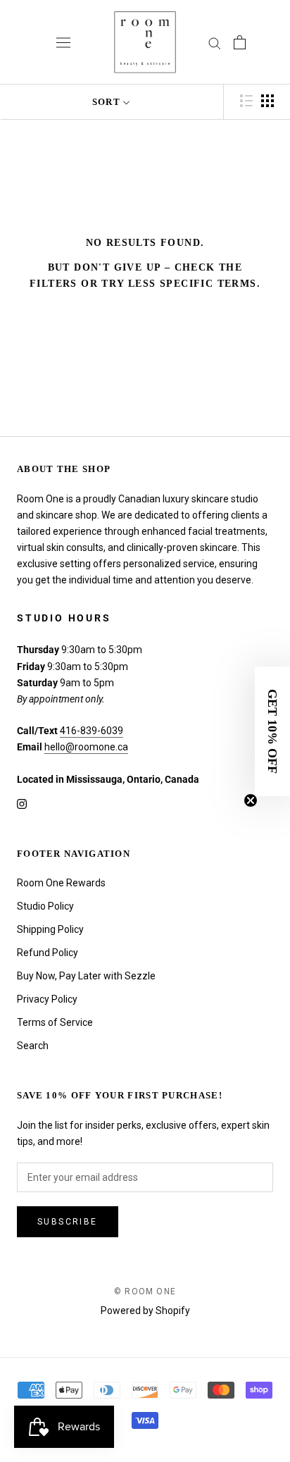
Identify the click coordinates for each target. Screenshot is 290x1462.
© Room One (145, 1291)
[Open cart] (240, 42)
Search (33, 1045)
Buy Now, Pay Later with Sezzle (86, 975)
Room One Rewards (61, 882)
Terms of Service (55, 1022)
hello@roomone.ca (86, 746)
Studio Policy (45, 906)
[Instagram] (22, 803)
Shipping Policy (50, 929)
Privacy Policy (47, 999)
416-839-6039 (91, 730)
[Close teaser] (251, 800)
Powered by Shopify (145, 1310)
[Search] (214, 43)
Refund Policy (47, 952)
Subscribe (67, 1222)
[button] (272, 731)
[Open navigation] (63, 42)
